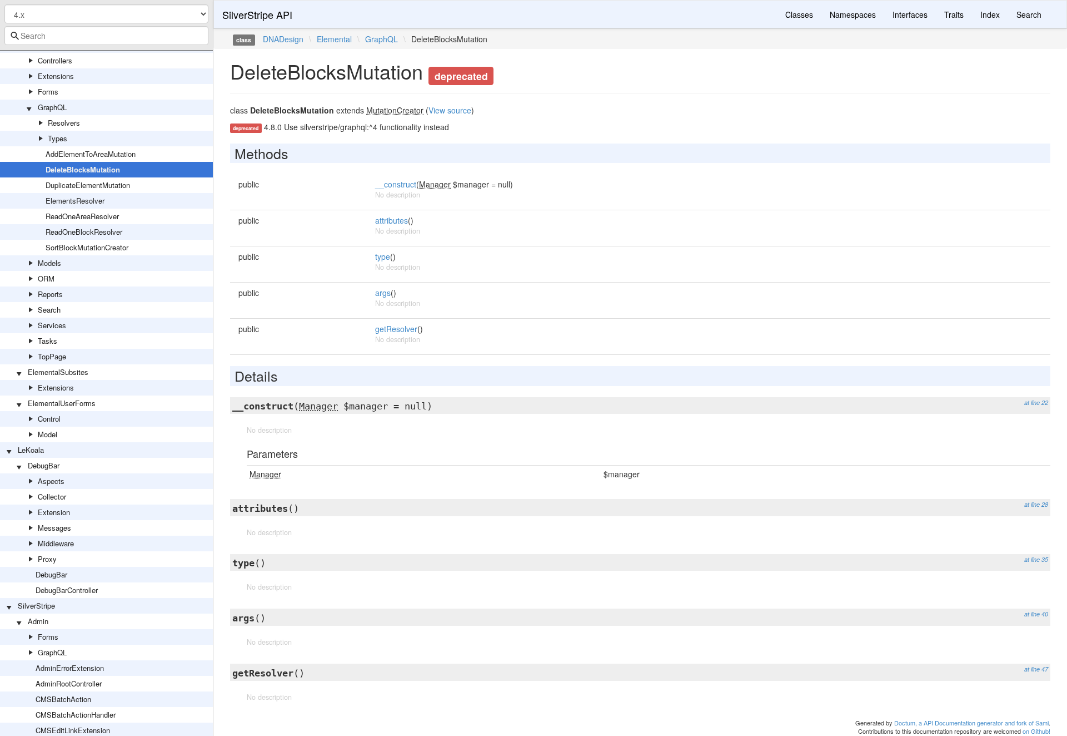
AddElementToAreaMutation (91, 154)
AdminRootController (69, 683)
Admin (38, 621)
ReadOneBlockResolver (84, 231)
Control (49, 418)
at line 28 (1036, 504)
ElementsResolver (75, 200)
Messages (54, 527)
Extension (54, 512)
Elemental (334, 39)
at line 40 (1036, 614)
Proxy (47, 559)
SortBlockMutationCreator (87, 247)
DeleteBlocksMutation (83, 169)
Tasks (47, 340)
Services (52, 325)
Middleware (56, 543)
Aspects (51, 481)
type (382, 256)
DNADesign (283, 39)
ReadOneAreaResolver (82, 216)
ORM (46, 278)
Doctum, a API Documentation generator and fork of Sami (971, 722)
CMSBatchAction (63, 699)
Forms (48, 91)
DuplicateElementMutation (88, 185)
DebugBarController (67, 590)
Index (990, 14)
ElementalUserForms (62, 403)
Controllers (55, 60)
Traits (954, 14)
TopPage (52, 356)
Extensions (56, 76)
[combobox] (106, 35)
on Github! (1036, 731)
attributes (391, 220)
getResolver (396, 328)
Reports (50, 294)
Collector (52, 496)
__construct (395, 184)
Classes (799, 14)
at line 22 (1036, 402)
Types (57, 138)
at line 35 (1036, 559)
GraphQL (52, 107)
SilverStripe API (257, 14)
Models (49, 263)
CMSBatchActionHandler (76, 714)
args (383, 292)
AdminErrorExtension (70, 668)
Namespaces (853, 14)
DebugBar (43, 465)
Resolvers (64, 122)
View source (449, 110)
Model (47, 434)
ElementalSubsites (58, 372)
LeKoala (31, 449)
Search (49, 309)
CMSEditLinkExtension (73, 730)
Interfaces (910, 14)
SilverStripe (36, 605)
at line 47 (1036, 669)
